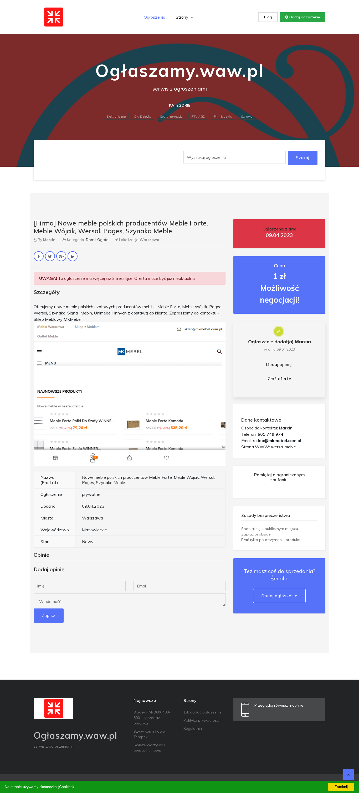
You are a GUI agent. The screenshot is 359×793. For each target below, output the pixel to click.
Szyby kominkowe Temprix (149, 734)
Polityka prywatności (201, 720)
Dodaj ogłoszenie (304, 17)
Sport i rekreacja (171, 116)
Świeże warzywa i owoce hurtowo (149, 748)
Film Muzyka (223, 116)
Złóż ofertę (279, 378)
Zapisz (48, 615)
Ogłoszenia (154, 17)
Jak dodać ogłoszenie (202, 712)
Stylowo (247, 116)
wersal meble (283, 446)
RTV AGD (198, 116)
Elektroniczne (116, 116)
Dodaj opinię (279, 364)
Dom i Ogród (97, 239)
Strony (182, 17)
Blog (268, 17)
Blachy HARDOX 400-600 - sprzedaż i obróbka (152, 718)
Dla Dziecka (142, 116)
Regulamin (192, 728)
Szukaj (302, 157)
